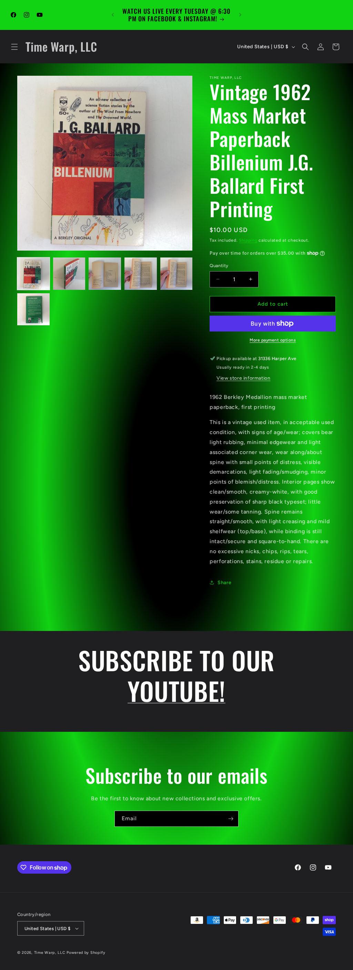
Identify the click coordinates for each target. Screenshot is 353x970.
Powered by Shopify (86, 952)
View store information (243, 378)
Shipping (248, 240)
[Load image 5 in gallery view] (176, 273)
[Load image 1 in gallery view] (33, 273)
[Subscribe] (230, 819)
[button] (14, 46)
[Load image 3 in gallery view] (105, 273)
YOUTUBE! (176, 690)
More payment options (273, 340)
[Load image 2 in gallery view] (69, 273)
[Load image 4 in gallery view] (140, 273)
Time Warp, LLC (49, 952)
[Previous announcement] (112, 14)
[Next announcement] (240, 14)
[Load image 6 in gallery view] (33, 309)
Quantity (219, 265)
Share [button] (224, 583)
